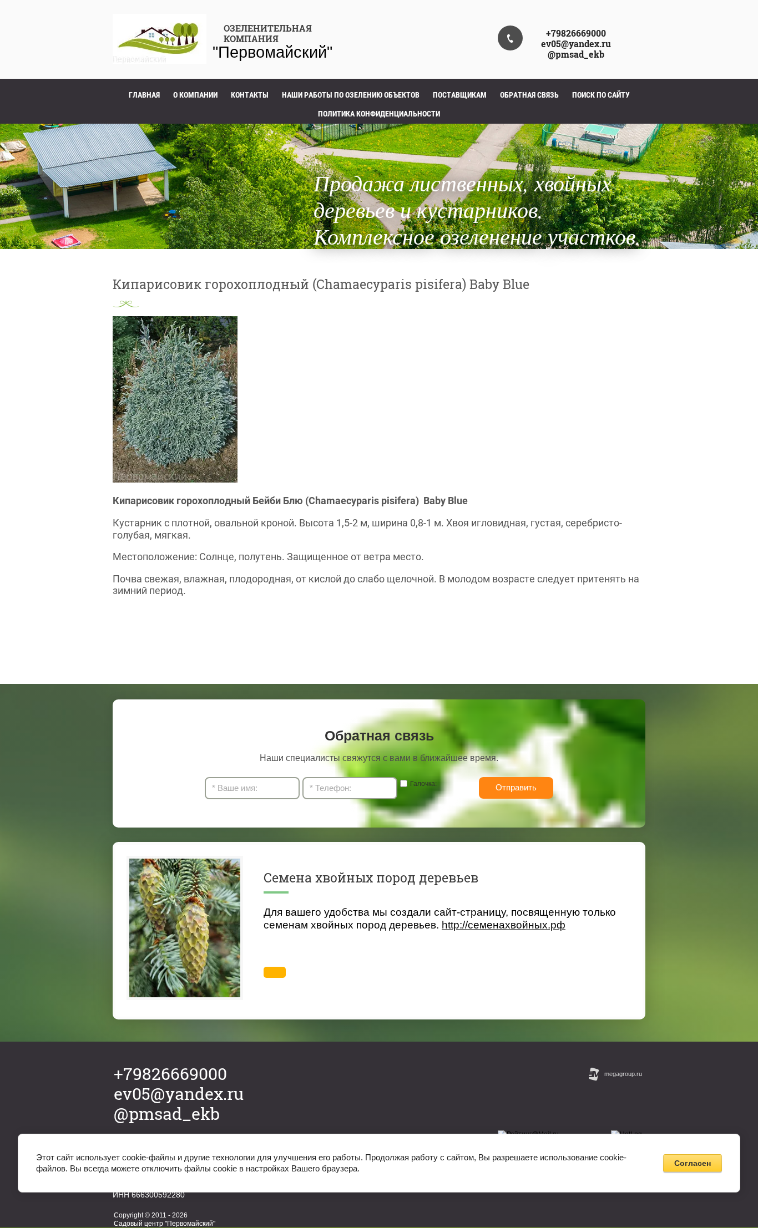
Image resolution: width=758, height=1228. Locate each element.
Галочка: (423, 784)
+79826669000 (576, 33)
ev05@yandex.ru (576, 43)
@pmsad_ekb (576, 54)
